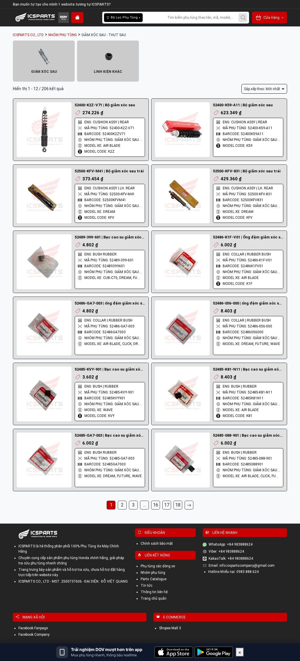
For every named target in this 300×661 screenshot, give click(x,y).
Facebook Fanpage (33, 628)
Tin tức (146, 585)
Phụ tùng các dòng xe (158, 566)
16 (155, 505)
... (144, 505)
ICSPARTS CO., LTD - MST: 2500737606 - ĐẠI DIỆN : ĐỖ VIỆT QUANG (73, 581)
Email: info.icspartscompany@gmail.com (242, 566)
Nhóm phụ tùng (153, 573)
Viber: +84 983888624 (226, 551)
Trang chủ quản (153, 598)
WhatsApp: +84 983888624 (231, 544)
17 (166, 505)
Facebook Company (34, 635)
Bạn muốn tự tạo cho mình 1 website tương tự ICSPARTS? (62, 4)
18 (177, 505)
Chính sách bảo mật (157, 543)
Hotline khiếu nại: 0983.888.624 (233, 572)
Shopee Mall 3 (170, 628)
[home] (77, 17)
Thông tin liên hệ (154, 592)
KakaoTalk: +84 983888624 (231, 558)
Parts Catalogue (153, 579)
